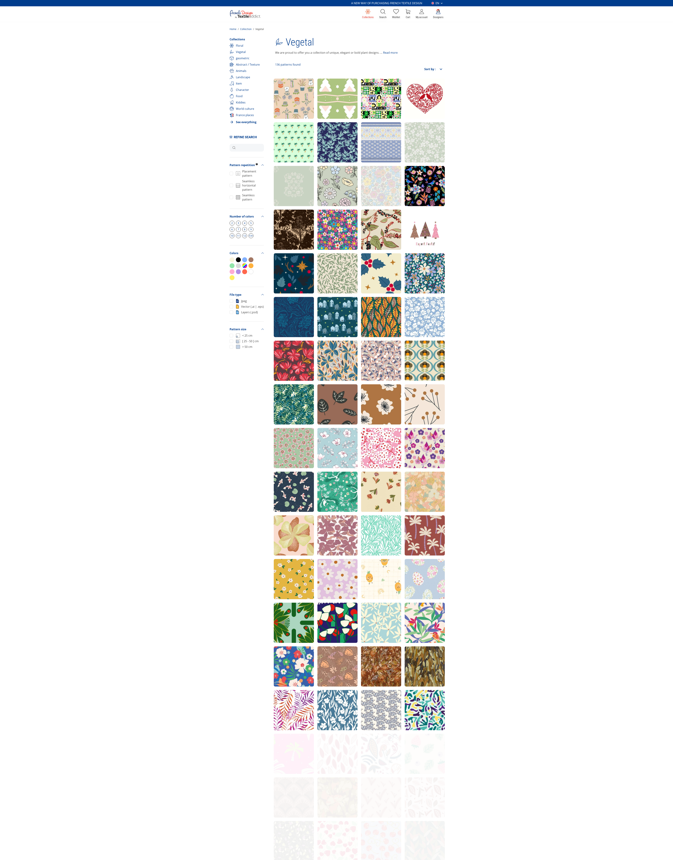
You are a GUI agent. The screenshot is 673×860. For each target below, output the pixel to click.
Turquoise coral (418, 700)
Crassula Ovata (374, 526)
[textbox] (251, 147)
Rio (279, 395)
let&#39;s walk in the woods (291, 263)
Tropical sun (285, 657)
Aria (367, 133)
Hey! (323, 220)
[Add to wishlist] (296, 113)
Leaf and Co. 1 (330, 744)
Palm (280, 133)
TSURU (325, 482)
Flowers (369, 482)
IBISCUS (370, 395)
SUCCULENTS (287, 89)
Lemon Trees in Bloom (379, 657)
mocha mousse (287, 788)
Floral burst (372, 613)
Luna (410, 831)
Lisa (280, 569)
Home (233, 29)
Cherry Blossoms (419, 438)
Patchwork (371, 89)
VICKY (281, 700)
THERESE (370, 307)
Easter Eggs (415, 569)
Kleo (410, 351)
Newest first (421, 78)
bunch (324, 613)
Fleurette (326, 569)
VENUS (325, 351)
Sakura (325, 438)
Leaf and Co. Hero (376, 744)
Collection (246, 29)
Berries (369, 220)
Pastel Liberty (374, 176)
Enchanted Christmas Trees (335, 89)
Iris (322, 526)
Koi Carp (283, 482)
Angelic (412, 264)
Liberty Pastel (330, 176)
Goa (279, 176)
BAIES (411, 395)
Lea (410, 482)
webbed (282, 613)
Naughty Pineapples (378, 569)
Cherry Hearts (330, 831)
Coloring (413, 176)
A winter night (330, 307)
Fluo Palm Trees (288, 744)
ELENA (368, 351)
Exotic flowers (286, 526)
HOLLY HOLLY (373, 264)
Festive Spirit (416, 220)
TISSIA (281, 351)
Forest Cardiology (289, 220)
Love (410, 89)
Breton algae (286, 307)
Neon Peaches (287, 831)
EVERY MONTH (418, 788)
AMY (323, 700)
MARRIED (414, 307)
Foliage (325, 264)
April (323, 133)
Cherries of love (375, 831)
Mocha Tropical (331, 657)
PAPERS (326, 395)
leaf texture (328, 788)
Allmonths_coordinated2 (380, 788)
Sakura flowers (287, 438)
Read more (390, 53)
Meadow (413, 133)
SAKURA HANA (374, 438)
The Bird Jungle (418, 613)
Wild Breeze (372, 700)
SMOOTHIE (415, 744)
